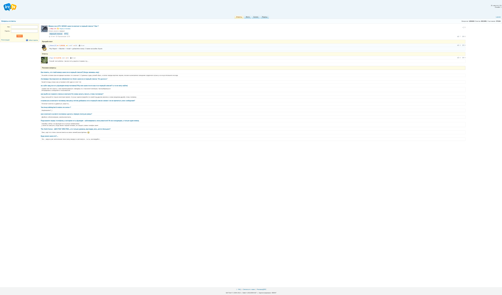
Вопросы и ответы (8, 21)
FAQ (239, 289)
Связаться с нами (249, 289)
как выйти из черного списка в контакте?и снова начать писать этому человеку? (72, 94)
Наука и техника (64, 28)
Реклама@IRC (261, 289)
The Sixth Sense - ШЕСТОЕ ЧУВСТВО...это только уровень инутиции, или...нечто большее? (75, 129)
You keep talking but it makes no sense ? (56, 107)
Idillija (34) (53, 28)
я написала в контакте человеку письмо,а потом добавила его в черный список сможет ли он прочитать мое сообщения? (88, 101)
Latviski (498, 17)
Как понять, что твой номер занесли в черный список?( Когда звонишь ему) (70, 72)
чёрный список (56, 34)
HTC (66, 34)
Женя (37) (53, 45)
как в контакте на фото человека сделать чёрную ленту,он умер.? (66, 114)
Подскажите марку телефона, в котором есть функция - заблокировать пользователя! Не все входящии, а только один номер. (90, 121)
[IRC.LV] (8, 6)
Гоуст (52, 58)
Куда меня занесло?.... (49, 136)
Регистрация (5, 40)
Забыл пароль (33, 40)
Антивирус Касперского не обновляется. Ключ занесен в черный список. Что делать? (74, 79)
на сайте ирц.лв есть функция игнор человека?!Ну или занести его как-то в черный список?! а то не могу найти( (84, 86)
